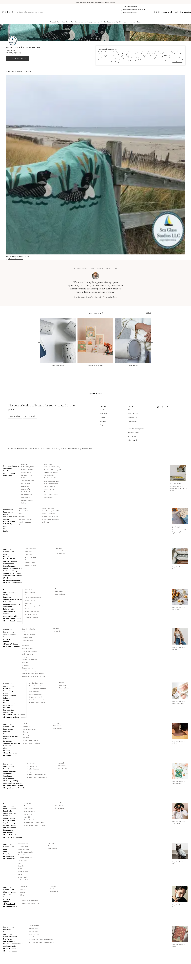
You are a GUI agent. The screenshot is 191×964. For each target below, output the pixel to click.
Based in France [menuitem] (49, 489)
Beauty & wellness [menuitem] (10, 517)
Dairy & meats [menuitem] (8, 609)
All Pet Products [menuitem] (9, 859)
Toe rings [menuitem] (26, 737)
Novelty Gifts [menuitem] (25, 489)
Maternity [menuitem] (6, 816)
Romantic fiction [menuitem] (34, 934)
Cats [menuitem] (5, 849)
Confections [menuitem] (8, 606)
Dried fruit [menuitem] (28, 603)
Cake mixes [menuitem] (29, 595)
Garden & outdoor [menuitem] (25, 522)
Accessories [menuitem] (7, 637)
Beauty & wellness (93, 22)
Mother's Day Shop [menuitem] (27, 466)
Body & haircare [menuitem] (29, 811)
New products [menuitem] (24, 511)
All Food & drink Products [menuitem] (12, 621)
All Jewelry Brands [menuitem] (10, 753)
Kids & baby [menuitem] (7, 524)
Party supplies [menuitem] (8, 778)
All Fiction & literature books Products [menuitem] (41, 942)
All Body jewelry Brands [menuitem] (30, 740)
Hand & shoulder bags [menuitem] (29, 671)
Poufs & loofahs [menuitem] (34, 691)
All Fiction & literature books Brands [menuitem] (41, 939)
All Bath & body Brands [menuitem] (36, 700)
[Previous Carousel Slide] (45, 285)
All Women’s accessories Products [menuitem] (33, 676)
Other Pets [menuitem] (7, 854)
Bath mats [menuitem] (28, 554)
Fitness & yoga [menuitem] (8, 691)
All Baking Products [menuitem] (31, 617)
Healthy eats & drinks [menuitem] (51, 472)
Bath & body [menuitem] (7, 688)
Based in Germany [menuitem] (50, 492)
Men (134, 22)
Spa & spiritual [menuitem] (8, 710)
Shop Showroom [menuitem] (9, 634)
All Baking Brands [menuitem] (31, 614)
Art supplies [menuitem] (31, 763)
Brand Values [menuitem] (8, 471)
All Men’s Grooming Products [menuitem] (29, 903)
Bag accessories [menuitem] (27, 668)
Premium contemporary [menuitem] (52, 466)
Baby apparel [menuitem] (8, 830)
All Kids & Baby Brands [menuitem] (11, 835)
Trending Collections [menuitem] (11, 466)
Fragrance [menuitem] (7, 693)
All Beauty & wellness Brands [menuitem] (14, 715)
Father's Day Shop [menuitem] (27, 469)
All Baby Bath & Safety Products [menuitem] (35, 825)
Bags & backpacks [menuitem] (28, 629)
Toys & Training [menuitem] (23, 871)
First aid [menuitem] (27, 817)
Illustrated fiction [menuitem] (34, 937)
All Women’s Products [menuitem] (11, 646)
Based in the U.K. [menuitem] (50, 486)
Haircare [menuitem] (6, 698)
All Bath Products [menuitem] (31, 565)
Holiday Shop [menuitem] (25, 483)
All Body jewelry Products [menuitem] (31, 743)
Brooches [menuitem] (6, 734)
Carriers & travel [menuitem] (23, 846)
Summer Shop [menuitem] (26, 472)
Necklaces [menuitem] (7, 746)
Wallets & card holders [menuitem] (29, 659)
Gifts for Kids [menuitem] (25, 497)
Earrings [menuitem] (6, 738)
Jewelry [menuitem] (6, 519)
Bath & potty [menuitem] (28, 809)
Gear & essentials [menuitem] (9, 813)
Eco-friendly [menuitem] (7, 932)
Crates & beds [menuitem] (22, 860)
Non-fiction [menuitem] (7, 939)
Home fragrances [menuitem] (48, 508)
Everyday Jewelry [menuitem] (27, 500)
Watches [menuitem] (25, 662)
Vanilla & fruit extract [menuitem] (32, 611)
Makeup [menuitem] (6, 700)
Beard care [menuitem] (23, 886)
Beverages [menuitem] (7, 597)
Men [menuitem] (4, 529)
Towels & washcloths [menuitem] (31, 820)
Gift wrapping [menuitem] (8, 773)
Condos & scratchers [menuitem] (25, 857)
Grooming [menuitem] (21, 866)
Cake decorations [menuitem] (31, 592)
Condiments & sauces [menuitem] (11, 604)
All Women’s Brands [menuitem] (10, 644)
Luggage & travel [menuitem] (28, 657)
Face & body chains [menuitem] (29, 729)
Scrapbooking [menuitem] (32, 772)
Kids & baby (123, 22)
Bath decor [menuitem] (28, 551)
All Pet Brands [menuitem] (8, 856)
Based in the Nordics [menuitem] (51, 495)
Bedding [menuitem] (22, 516)
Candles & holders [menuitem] (25, 519)
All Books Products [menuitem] (10, 951)
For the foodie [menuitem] (49, 475)
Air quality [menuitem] (27, 803)
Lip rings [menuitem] (25, 732)
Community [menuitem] (7, 468)
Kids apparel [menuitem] (8, 832)
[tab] (10, 71)
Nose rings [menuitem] (26, 735)
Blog (159, 12)
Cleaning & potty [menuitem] (23, 849)
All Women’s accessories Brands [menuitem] (33, 673)
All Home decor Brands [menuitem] (11, 580)
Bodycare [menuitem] (23, 889)
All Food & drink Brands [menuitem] (12, 618)
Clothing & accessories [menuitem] (25, 852)
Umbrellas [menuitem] (25, 665)
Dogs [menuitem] (5, 851)
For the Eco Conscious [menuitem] (28, 492)
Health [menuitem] (20, 869)
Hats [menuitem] (23, 643)
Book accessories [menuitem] (9, 946)
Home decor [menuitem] (8, 509)
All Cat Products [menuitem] (23, 880)
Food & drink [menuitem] (8, 512)
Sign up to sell (166, 12)
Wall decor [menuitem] (45, 522)
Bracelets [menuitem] (6, 731)
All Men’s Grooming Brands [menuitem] (29, 900)
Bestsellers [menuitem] (7, 929)
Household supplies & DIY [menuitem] (50, 511)
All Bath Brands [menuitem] (30, 562)
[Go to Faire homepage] (7, 12)
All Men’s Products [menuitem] (10, 906)
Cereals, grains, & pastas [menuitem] (12, 599)
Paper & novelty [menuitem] (9, 521)
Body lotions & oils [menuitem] (35, 686)
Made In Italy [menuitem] (48, 497)
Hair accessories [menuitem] (27, 640)
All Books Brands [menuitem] (9, 948)
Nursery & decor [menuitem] (9, 818)
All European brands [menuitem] (51, 483)
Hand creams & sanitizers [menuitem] (37, 688)
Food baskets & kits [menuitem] (10, 616)
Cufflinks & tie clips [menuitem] (10, 736)
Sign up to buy (185, 12)
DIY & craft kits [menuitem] (32, 766)
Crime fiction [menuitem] (33, 931)
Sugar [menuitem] (27, 609)
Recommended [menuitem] (9, 473)
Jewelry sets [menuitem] (7, 741)
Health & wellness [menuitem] (10, 696)
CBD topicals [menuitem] (8, 712)
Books (139, 22)
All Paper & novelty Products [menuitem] (14, 788)
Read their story (177, 62)
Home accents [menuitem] (24, 525)
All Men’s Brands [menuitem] (9, 904)
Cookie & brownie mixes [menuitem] (33, 597)
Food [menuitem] (19, 863)
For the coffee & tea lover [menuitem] (52, 478)
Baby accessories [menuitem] (9, 825)
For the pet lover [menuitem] (26, 494)
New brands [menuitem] (23, 508)
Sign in (176, 12)
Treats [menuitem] (20, 874)
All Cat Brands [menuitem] (22, 877)
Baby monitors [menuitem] (29, 806)
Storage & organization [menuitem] (50, 516)
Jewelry (103, 22)
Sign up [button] (112, 2)
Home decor (66, 22)
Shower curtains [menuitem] (30, 557)
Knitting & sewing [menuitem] (33, 769)
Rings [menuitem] (5, 748)
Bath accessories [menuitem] (30, 548)
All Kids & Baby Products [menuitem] (12, 837)
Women (83, 22)
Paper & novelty (112, 22)
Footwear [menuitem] (6, 639)
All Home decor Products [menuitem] (12, 583)
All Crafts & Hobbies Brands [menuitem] (36, 774)
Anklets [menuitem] (25, 723)
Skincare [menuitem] (6, 707)
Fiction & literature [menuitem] (10, 936)
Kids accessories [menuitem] (9, 828)
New (58, 22)
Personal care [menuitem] (8, 705)
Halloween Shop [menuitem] (26, 475)
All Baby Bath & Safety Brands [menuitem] (34, 822)
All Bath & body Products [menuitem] (37, 702)
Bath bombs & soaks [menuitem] (36, 683)
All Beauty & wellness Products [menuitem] (14, 717)
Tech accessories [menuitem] (28, 654)
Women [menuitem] (6, 514)
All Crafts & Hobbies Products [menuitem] (37, 777)
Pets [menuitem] (4, 526)
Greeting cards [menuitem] (8, 776)
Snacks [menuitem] (6, 614)
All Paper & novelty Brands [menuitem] (13, 785)
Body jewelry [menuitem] (8, 729)
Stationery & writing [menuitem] (10, 781)
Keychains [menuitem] (25, 646)
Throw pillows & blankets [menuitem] (50, 519)
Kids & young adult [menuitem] (10, 941)
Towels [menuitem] (27, 560)
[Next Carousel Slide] (145, 285)
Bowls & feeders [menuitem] (23, 844)
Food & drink (75, 22)
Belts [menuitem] (23, 632)
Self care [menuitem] (24, 503)
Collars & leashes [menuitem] (23, 855)
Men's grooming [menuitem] (9, 703)
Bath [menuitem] (20, 514)
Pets (130, 22)
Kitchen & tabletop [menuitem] (48, 514)
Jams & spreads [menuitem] (9, 611)
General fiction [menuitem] (34, 925)
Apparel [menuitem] (6, 641)
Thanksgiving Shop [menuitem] (27, 480)
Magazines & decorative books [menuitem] (14, 944)
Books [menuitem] (5, 531)
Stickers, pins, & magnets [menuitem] (12, 783)
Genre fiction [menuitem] (33, 928)
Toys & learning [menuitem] (9, 823)
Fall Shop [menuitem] (24, 478)
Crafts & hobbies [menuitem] (9, 769)
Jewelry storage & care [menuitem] (11, 743)
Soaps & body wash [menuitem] (35, 697)
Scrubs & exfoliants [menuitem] (35, 694)
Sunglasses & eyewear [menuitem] (29, 651)
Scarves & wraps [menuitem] (27, 648)
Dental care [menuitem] (28, 814)
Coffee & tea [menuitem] (8, 602)
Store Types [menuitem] (7, 475)
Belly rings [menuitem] (26, 726)
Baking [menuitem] (5, 595)
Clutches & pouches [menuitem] (29, 634)
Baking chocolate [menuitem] (30, 600)
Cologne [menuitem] (22, 892)
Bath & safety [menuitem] (8, 811)
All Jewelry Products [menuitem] (10, 755)
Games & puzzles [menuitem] (9, 771)
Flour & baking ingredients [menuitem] (34, 606)
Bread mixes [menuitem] (29, 589)
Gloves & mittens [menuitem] (28, 637)
